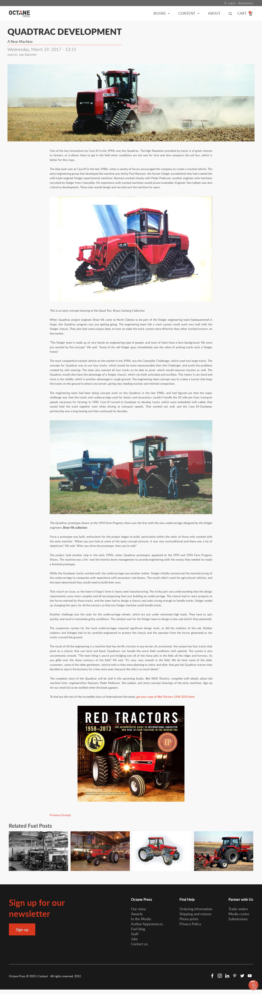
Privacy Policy (190, 923)
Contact (43, 976)
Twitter (242, 976)
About (214, 13)
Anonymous (245, 3)
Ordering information (195, 908)
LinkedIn (227, 976)
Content (186, 13)
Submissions (238, 918)
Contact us (139, 943)
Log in (232, 3)
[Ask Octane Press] (253, 985)
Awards (137, 913)
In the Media (141, 918)
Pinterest (234, 976)
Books (159, 13)
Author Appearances (147, 923)
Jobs (134, 938)
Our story (138, 908)
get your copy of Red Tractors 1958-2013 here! (165, 697)
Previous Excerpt (60, 815)
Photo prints (189, 918)
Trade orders (238, 908)
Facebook (212, 976)
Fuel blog (138, 928)
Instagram (219, 976)
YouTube (249, 976)
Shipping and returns (195, 913)
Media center (239, 913)
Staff (134, 933)
